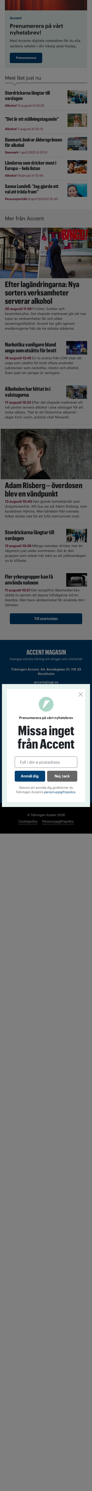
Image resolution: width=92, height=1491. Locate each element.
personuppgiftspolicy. (60, 792)
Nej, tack (62, 776)
